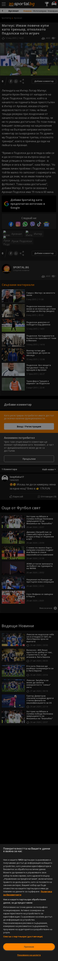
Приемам (29, 946)
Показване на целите (29, 955)
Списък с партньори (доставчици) (23, 936)
